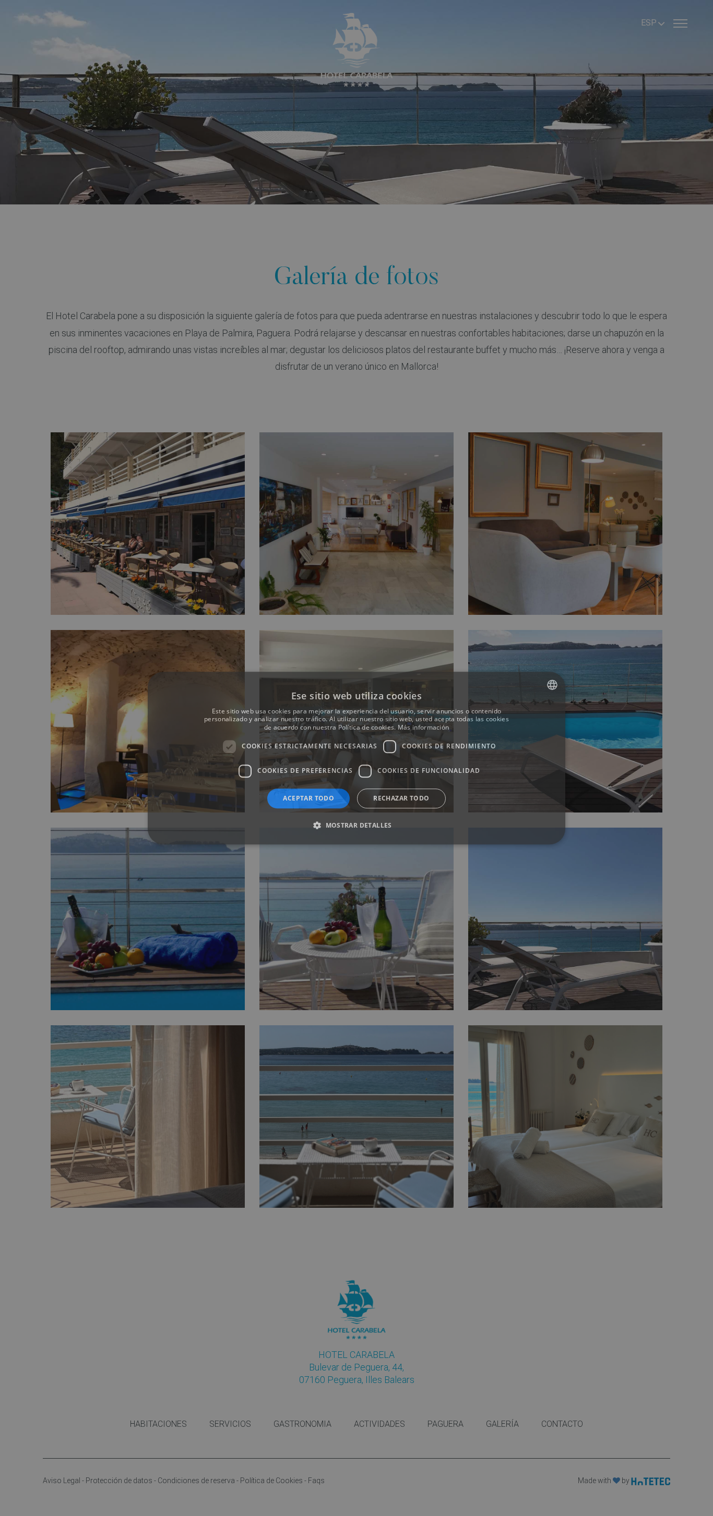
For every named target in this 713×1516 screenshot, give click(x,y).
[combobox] (552, 685)
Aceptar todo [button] (308, 798)
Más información (423, 727)
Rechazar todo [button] (401, 798)
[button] (356, 825)
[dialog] (356, 758)
